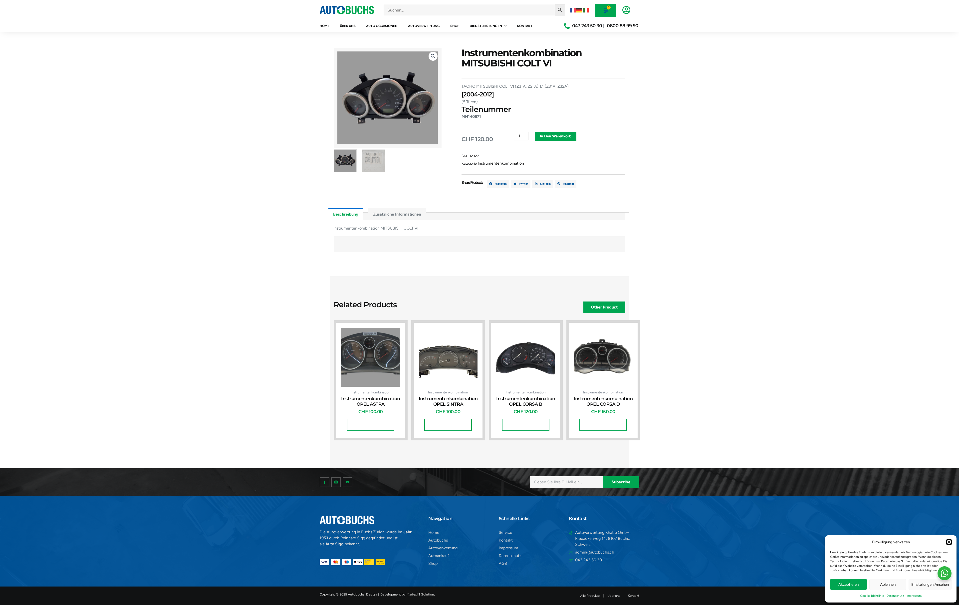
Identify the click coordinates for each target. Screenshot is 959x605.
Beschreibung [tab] (345, 214)
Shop (454, 26)
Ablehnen (888, 584)
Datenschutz (895, 596)
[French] (573, 9)
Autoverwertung (424, 26)
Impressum (914, 596)
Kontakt (524, 26)
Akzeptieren (848, 584)
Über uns (348, 26)
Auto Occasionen (382, 26)
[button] (949, 542)
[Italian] (586, 9)
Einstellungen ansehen (930, 584)
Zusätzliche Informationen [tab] (397, 214)
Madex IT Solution (420, 594)
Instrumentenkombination (501, 163)
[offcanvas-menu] (626, 10)
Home (324, 26)
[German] (579, 9)
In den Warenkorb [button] (370, 424)
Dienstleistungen (486, 26)
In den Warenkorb (555, 136)
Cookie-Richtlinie (872, 596)
